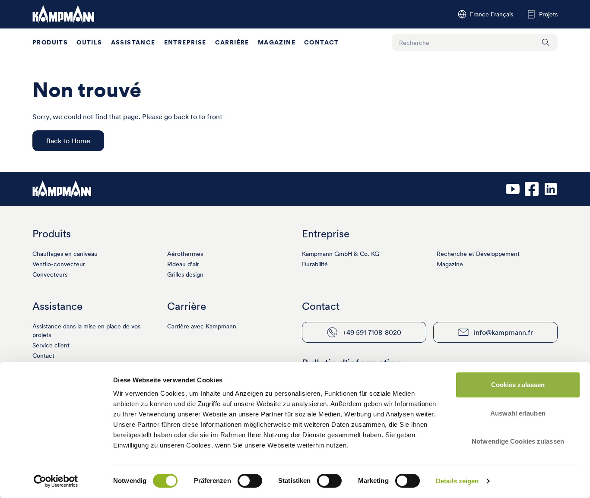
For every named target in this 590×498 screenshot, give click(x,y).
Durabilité (315, 264)
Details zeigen (457, 481)
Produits (50, 42)
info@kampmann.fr (503, 332)
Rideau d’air (183, 264)
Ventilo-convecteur (58, 264)
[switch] (250, 481)
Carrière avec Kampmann (201, 326)
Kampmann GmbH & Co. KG (340, 254)
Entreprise (185, 42)
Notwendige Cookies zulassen (518, 441)
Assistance (133, 42)
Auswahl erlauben (518, 413)
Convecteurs (49, 274)
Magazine (276, 42)
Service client (51, 345)
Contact (321, 42)
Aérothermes (185, 254)
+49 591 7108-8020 (372, 332)
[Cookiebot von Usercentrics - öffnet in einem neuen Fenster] (56, 481)
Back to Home (68, 140)
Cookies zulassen (518, 384)
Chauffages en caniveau (65, 254)
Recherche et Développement (478, 254)
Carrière (232, 42)
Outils (89, 42)
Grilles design (185, 274)
